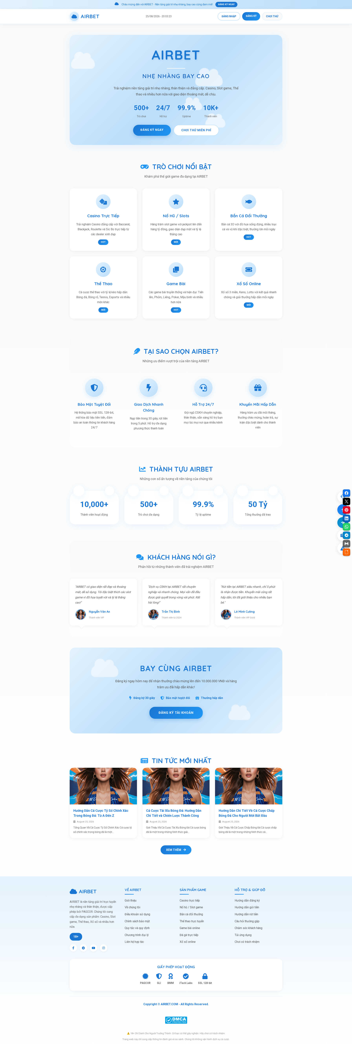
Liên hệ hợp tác (134, 942)
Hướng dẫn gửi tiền (247, 907)
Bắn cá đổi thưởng (191, 914)
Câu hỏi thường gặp (247, 921)
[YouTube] (93, 948)
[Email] (346, 543)
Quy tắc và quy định (137, 928)
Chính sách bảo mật (137, 921)
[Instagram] (103, 948)
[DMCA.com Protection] (176, 1020)
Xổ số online (188, 942)
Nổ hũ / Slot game (191, 907)
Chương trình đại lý (137, 935)
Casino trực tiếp (190, 900)
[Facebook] (73, 948)
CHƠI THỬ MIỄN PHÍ (196, 130)
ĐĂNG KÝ (251, 15)
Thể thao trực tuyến (192, 921)
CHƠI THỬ (272, 16)
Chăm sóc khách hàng (248, 928)
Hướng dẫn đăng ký (247, 900)
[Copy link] (346, 552)
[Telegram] (83, 948)
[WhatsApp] (346, 526)
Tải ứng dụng (243, 935)
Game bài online (190, 928)
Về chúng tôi (132, 907)
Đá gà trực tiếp (189, 935)
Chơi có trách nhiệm (247, 942)
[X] (346, 501)
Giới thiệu (130, 900)
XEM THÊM (174, 850)
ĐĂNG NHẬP (229, 16)
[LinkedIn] (346, 518)
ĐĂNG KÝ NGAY (226, 4)
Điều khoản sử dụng (137, 914)
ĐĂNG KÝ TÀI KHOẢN (176, 713)
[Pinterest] (346, 510)
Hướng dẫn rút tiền (246, 914)
